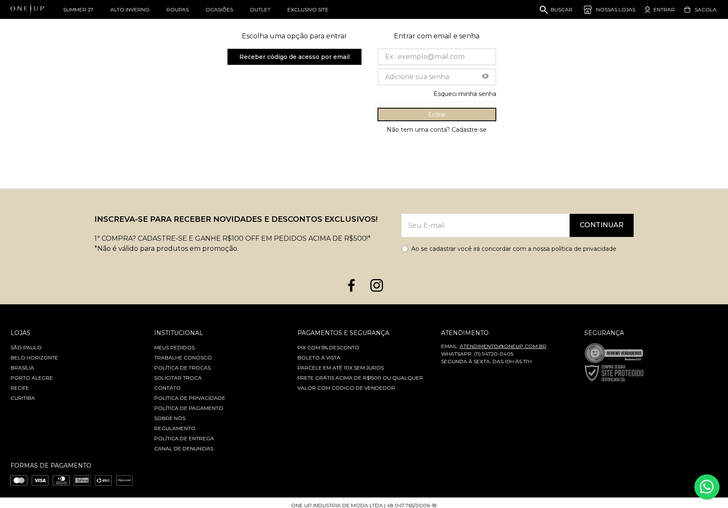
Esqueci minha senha (465, 93)
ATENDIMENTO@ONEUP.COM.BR (503, 346)
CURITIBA (23, 398)
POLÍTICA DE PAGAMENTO (188, 408)
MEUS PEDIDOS (174, 347)
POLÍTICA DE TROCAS (182, 367)
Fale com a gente (707, 487)
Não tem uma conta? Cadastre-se (437, 129)
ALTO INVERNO (130, 9)
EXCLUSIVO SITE (308, 9)
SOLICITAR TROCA (178, 378)
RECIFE (20, 388)
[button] (485, 77)
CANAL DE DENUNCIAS (183, 448)
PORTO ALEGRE (32, 378)
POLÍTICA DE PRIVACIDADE (189, 398)
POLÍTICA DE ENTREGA (184, 438)
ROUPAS (177, 9)
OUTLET (260, 9)
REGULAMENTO (174, 428)
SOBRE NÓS (169, 418)
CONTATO (167, 388)
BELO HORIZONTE (34, 357)
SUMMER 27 (78, 9)
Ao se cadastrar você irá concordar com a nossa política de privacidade (513, 248)
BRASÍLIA (22, 367)
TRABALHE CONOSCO (183, 357)
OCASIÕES (219, 9)
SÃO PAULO (26, 347)
